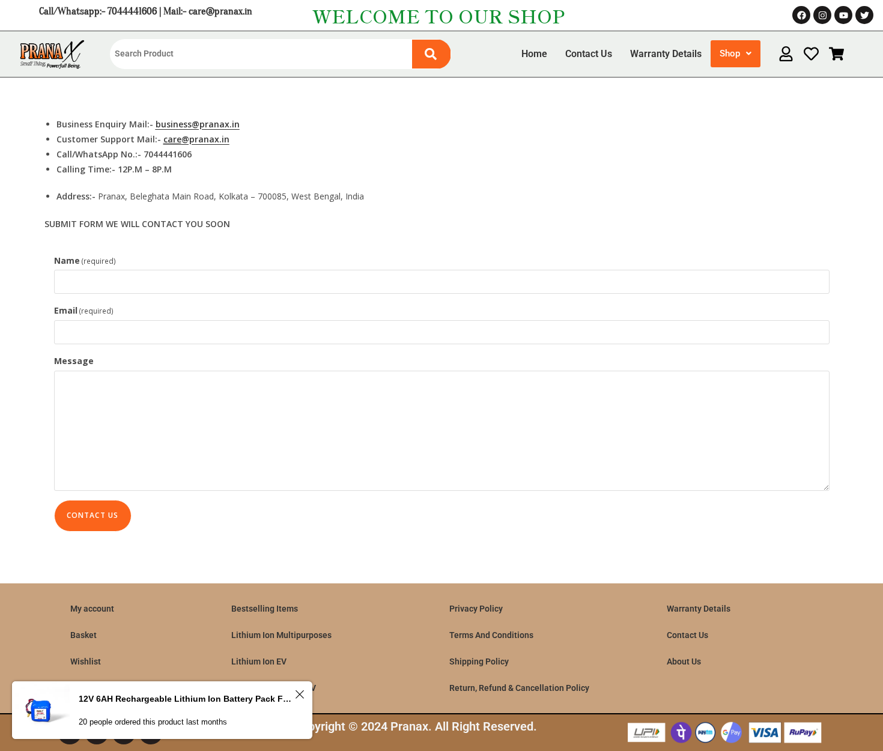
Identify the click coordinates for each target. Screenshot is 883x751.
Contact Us (588, 53)
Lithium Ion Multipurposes (281, 635)
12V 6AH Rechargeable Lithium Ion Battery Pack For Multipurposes (185, 699)
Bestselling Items (264, 608)
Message (74, 360)
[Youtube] (843, 15)
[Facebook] (801, 15)
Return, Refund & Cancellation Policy (519, 688)
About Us (684, 661)
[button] (735, 53)
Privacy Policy (476, 608)
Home (534, 53)
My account (92, 608)
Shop (730, 53)
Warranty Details (666, 53)
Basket (83, 635)
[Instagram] (822, 15)
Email (84, 310)
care (172, 139)
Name (85, 260)
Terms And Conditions (491, 635)
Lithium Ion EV (259, 661)
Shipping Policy (479, 661)
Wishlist (85, 661)
